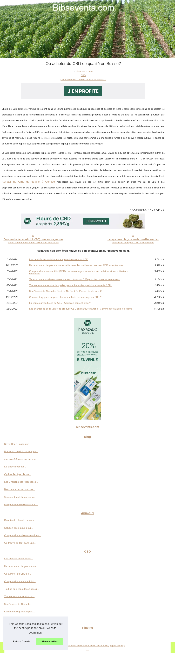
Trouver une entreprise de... (19, 596)
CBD (83, 75)
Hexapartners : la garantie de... (21, 566)
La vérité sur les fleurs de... (19, 619)
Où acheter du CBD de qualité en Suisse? (83, 79)
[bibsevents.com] (87, 29)
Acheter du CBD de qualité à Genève (28, 181)
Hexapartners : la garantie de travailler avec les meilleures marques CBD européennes (133, 241)
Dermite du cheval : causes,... (20, 520)
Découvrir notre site (84, 645)
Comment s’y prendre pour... (19, 611)
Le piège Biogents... (15, 466)
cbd (87, 649)
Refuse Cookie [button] (21, 641)
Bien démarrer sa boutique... (19, 489)
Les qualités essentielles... (18, 558)
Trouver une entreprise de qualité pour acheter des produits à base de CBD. (70, 285)
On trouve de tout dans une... (20, 542)
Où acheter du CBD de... (17, 573)
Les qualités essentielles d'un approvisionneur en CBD (58, 259)
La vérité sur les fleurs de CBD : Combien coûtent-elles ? (60, 303)
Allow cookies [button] (49, 641)
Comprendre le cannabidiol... (20, 581)
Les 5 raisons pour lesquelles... (21, 481)
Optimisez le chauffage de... (19, 635)
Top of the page (117, 645)
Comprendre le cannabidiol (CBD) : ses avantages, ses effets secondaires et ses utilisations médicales (33, 241)
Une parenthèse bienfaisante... (21, 504)
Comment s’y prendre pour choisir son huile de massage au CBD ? (65, 297)
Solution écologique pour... (18, 527)
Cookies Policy (101, 645)
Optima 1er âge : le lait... (17, 474)
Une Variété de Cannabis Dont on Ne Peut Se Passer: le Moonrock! (65, 291)
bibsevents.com (84, 71)
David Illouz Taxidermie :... (18, 444)
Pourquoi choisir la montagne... (21, 451)
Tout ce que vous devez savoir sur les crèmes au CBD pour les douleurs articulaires (74, 279)
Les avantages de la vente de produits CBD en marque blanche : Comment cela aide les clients (80, 308)
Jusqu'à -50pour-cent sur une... (21, 459)
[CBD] (83, 97)
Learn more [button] (36, 632)
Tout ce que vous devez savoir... (21, 589)
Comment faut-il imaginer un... (20, 497)
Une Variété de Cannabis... (18, 604)
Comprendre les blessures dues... (22, 535)
